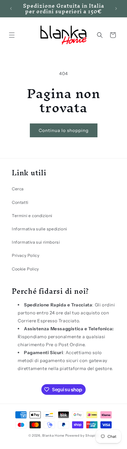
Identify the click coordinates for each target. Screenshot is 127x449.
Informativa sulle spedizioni (39, 229)
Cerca (18, 189)
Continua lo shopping (64, 130)
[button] (11, 35)
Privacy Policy (25, 255)
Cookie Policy (25, 269)
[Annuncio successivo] (116, 8)
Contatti (20, 202)
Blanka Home (53, 435)
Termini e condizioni (32, 215)
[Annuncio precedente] (10, 8)
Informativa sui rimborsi (36, 242)
